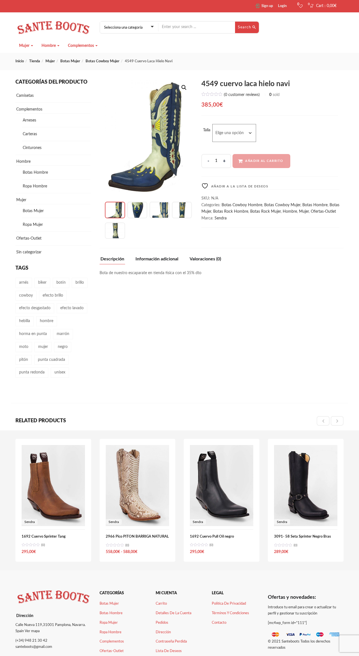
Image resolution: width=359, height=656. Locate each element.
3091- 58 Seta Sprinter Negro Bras (302, 536)
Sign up (267, 6)
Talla (206, 130)
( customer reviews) (242, 95)
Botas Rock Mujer (265, 212)
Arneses (29, 120)
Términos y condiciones (230, 613)
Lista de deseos (169, 651)
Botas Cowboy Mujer (102, 61)
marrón (63, 334)
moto (23, 347)
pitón (23, 360)
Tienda (34, 61)
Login (282, 6)
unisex (59, 372)
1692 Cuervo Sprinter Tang (44, 536)
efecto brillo (53, 295)
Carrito (161, 603)
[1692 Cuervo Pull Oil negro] (221, 448)
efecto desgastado (34, 308)
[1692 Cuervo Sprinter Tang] (53, 448)
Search (245, 27)
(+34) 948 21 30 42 (31, 641)
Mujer (24, 46)
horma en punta (33, 334)
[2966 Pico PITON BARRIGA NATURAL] (137, 448)
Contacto (219, 623)
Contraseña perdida (171, 641)
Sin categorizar (29, 252)
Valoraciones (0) (205, 259)
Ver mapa (32, 631)
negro (63, 347)
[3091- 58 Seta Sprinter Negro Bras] (305, 448)
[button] (325, 6)
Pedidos (162, 623)
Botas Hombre (315, 205)
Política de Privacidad (229, 603)
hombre (46, 321)
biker (42, 283)
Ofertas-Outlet (323, 212)
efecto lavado (72, 308)
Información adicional (156, 259)
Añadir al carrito (264, 160)
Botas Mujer (70, 61)
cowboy (26, 295)
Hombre (49, 46)
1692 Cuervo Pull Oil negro (212, 536)
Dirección (163, 632)
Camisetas (25, 96)
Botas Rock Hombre (230, 212)
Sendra (221, 218)
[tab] (114, 260)
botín (61, 283)
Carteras (30, 134)
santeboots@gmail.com (33, 647)
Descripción (112, 259)
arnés (23, 283)
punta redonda (32, 372)
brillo (79, 283)
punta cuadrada (51, 360)
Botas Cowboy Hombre (242, 205)
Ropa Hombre (35, 186)
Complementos (81, 46)
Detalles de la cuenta (173, 613)
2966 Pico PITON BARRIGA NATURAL (137, 536)
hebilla (24, 321)
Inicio (19, 61)
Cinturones (32, 148)
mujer (43, 347)
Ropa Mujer (33, 225)
